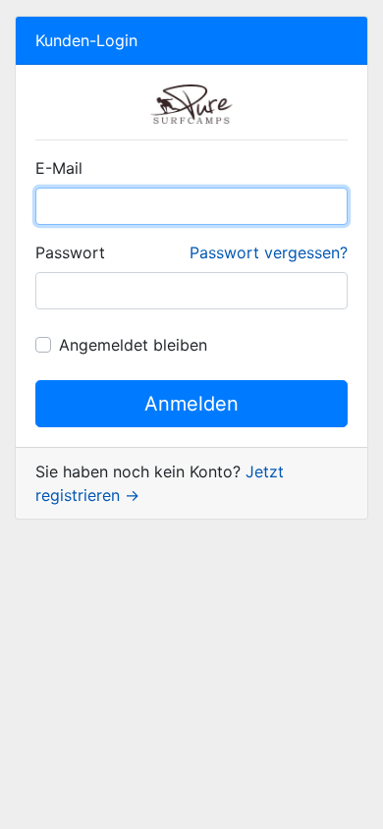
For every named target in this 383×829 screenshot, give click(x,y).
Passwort (70, 252)
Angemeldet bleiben (133, 345)
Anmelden (191, 403)
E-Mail (58, 168)
